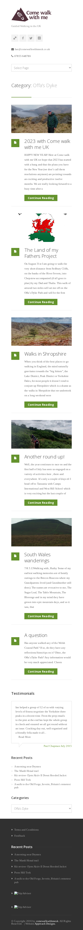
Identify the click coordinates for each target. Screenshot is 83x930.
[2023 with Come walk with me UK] (41, 119)
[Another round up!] (41, 434)
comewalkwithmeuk (47, 921)
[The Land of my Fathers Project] (41, 227)
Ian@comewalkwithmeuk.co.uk (32, 49)
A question (35, 635)
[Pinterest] (15, 38)
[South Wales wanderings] (41, 532)
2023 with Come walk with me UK (47, 144)
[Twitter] (31, 38)
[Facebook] (23, 38)
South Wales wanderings (37, 557)
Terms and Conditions (26, 829)
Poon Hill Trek (22, 779)
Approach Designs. (45, 923)
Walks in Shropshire (45, 353)
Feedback (19, 835)
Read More (25, 736)
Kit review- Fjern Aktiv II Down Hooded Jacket (40, 775)
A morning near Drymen (27, 766)
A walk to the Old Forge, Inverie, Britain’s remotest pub (42, 786)
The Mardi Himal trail (26, 770)
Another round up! (44, 456)
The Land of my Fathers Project (41, 253)
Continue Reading (41, 198)
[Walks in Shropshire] (41, 331)
